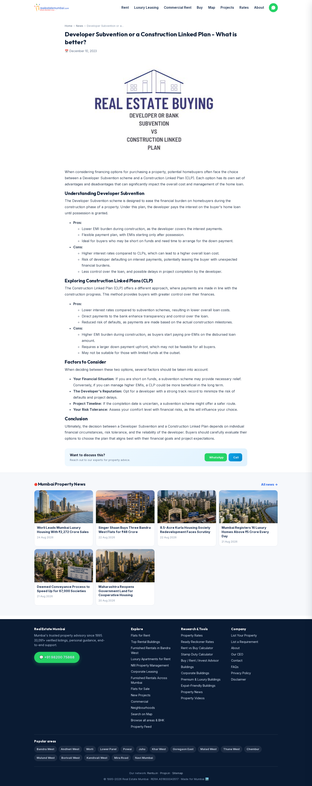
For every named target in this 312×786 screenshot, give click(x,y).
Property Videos (193, 698)
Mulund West (46, 757)
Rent (125, 8)
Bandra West (45, 749)
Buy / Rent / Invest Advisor (200, 660)
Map (211, 8)
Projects (227, 8)
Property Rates (192, 635)
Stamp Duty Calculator (197, 654)
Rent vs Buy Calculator (197, 648)
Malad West (208, 749)
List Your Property (244, 635)
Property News (192, 692)
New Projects (140, 695)
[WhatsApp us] (273, 7)
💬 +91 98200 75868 (56, 657)
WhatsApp (216, 457)
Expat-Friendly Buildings (198, 685)
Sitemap (177, 773)
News (79, 25)
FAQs (235, 667)
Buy (200, 8)
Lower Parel (108, 749)
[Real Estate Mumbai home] (51, 8)
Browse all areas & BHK (147, 720)
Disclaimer (238, 679)
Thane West (231, 749)
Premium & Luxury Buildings (201, 679)
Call (236, 457)
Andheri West (70, 749)
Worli (89, 749)
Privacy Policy (241, 673)
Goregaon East (183, 749)
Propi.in (165, 773)
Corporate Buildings (195, 673)
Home (68, 25)
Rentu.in (152, 773)
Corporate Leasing (144, 671)
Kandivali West (97, 757)
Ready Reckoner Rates (197, 642)
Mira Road (121, 757)
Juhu (142, 749)
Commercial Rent (177, 8)
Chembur (253, 749)
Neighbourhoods (143, 707)
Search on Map (141, 714)
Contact (236, 660)
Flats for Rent (140, 635)
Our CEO (237, 654)
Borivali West (70, 757)
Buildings (187, 667)
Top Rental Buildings (145, 642)
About (259, 8)
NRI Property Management (150, 665)
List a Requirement (244, 642)
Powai (127, 749)
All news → (269, 484)
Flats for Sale (140, 689)
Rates (244, 8)
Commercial (139, 701)
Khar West (159, 749)
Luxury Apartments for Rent (150, 659)
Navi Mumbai (144, 757)
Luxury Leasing (146, 8)
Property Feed (141, 726)
